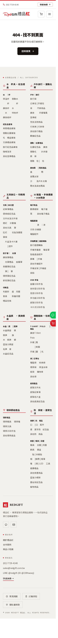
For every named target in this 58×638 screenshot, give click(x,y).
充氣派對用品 (36, 121)
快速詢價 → (8, 578)
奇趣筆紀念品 (9, 266)
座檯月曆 (16, 291)
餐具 (32, 444)
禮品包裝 (7, 300)
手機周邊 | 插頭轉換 (38, 241)
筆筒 (16, 227)
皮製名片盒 (35, 396)
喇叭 (32, 224)
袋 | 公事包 (34, 358)
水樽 (14, 108)
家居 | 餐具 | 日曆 (37, 441)
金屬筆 (19, 261)
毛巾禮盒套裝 (9, 137)
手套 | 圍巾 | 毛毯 (38, 351)
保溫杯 (6, 98)
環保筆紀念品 (9, 275)
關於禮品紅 (8, 540)
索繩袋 (33, 156)
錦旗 (12, 335)
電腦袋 (33, 362)
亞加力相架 (35, 477)
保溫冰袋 (43, 367)
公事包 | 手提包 (37, 103)
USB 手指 (34, 280)
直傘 (32, 171)
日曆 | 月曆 (42, 444)
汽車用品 (41, 108)
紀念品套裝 (7, 124)
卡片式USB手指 (37, 307)
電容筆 (46, 249)
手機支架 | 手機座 (38, 268)
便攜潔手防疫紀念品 (39, 429)
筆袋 (5, 236)
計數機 (13, 223)
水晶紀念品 (8, 353)
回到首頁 (26, 51)
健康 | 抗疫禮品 (36, 420)
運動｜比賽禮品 (36, 143)
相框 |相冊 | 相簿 (37, 458)
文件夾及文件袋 (10, 218)
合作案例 (7, 544)
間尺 (5, 223)
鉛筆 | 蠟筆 (8, 271)
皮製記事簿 (35, 392)
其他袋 (33, 376)
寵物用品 (34, 486)
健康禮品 (34, 468)
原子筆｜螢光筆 (9, 253)
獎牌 (5, 335)
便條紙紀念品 (9, 213)
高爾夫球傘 (35, 176)
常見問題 (13, 596)
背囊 (32, 108)
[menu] (49, 14)
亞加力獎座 (8, 344)
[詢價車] (41, 14)
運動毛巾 (34, 151)
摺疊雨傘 (41, 171)
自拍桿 (33, 272)
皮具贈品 (34, 383)
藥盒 (39, 449)
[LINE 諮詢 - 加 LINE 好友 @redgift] (53, 315)
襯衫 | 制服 (35, 346)
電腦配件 (34, 233)
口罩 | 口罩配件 (37, 424)
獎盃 (16, 330)
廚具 (32, 449)
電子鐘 (44, 209)
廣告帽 (46, 146)
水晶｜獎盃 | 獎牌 (10, 326)
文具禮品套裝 (9, 142)
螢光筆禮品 (8, 261)
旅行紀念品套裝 (10, 146)
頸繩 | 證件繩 (9, 246)
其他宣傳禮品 (9, 156)
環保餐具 (7, 421)
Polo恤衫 (34, 337)
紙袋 (32, 371)
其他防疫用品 (36, 433)
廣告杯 (6, 108)
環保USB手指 (9, 430)
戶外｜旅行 (34, 94)
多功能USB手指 (37, 297)
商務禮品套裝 (9, 128)
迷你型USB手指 (37, 288)
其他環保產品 (9, 435)
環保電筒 (18, 421)
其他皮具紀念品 (37, 401)
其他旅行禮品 (36, 131)
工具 (48, 463)
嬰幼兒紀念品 (36, 482)
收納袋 (42, 362)
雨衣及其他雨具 (37, 185)
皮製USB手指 (36, 302)
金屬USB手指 (36, 283)
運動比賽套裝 (9, 133)
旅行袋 (33, 98)
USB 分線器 (35, 229)
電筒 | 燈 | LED (36, 463)
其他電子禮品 (43, 213)
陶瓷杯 (15, 103)
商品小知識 (8, 549)
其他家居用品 (36, 472)
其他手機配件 (36, 263)
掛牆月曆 (16, 296)
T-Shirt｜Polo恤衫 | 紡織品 (41, 327)
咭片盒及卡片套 (10, 241)
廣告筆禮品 (8, 257)
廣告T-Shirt (35, 332)
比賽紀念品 (35, 146)
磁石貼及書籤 (16, 232)
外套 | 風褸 (35, 342)
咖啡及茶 (7, 151)
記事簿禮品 (8, 209)
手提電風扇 (44, 112)
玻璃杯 (6, 103)
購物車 (40, 371)
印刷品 (5, 287)
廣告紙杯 (7, 117)
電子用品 (34, 205)
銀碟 (16, 339)
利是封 (6, 291)
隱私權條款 (14, 604)
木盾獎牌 (7, 339)
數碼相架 (34, 209)
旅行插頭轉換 (36, 245)
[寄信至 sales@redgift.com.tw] (14, 525)
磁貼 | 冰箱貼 (36, 454)
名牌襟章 (7, 349)
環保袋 (33, 367)
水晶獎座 (7, 330)
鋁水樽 (6, 112)
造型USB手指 (36, 293)
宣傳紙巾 (34, 117)
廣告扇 (33, 112)
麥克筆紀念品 (9, 280)
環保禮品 (6, 417)
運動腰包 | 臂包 (37, 160)
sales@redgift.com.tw (14, 568)
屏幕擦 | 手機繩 (37, 258)
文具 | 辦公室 (8, 205)
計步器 (44, 151)
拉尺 (5, 232)
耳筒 (32, 213)
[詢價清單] (53, 323)
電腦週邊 (34, 220)
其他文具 (7, 227)
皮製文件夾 (35, 387)
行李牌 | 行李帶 (37, 126)
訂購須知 (33, 596)
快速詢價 (44, 4)
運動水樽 (16, 98)
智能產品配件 (36, 254)
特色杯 (15, 112)
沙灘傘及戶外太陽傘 (39, 181)
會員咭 (6, 296)
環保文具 (7, 426)
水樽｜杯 (6, 94)
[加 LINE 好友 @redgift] (6, 525)
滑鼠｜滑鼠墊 (43, 224)
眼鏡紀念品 (35, 135)
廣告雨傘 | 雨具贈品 (38, 168)
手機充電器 (35, 249)
